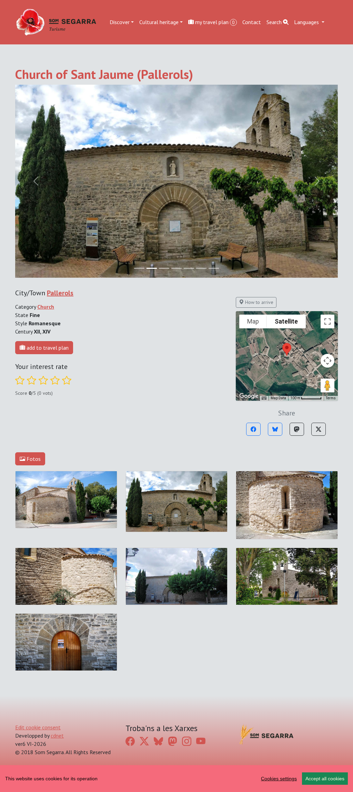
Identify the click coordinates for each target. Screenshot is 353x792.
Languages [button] (307, 22)
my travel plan (214, 22)
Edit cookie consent (38, 727)
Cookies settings (279, 778)
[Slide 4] (189, 268)
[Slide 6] (214, 268)
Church (45, 306)
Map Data (278, 398)
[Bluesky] (275, 429)
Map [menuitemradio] (253, 321)
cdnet (57, 735)
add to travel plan (47, 347)
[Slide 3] (176, 268)
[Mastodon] (297, 429)
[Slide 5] (201, 268)
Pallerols (60, 292)
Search (274, 22)
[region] (176, 778)
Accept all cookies (324, 778)
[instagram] (186, 741)
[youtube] (200, 741)
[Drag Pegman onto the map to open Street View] (327, 385)
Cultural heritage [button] (159, 22)
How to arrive (258, 302)
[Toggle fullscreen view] (327, 321)
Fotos (33, 458)
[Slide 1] (152, 268)
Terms (331, 398)
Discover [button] (120, 22)
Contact (251, 22)
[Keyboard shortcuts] (264, 398)
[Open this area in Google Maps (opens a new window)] (249, 396)
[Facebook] (253, 429)
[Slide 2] (164, 268)
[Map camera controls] (327, 361)
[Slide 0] (139, 268)
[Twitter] (318, 429)
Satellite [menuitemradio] (286, 321)
